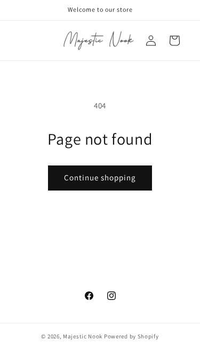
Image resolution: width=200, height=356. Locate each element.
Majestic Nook (82, 336)
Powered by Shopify (131, 336)
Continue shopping (100, 177)
